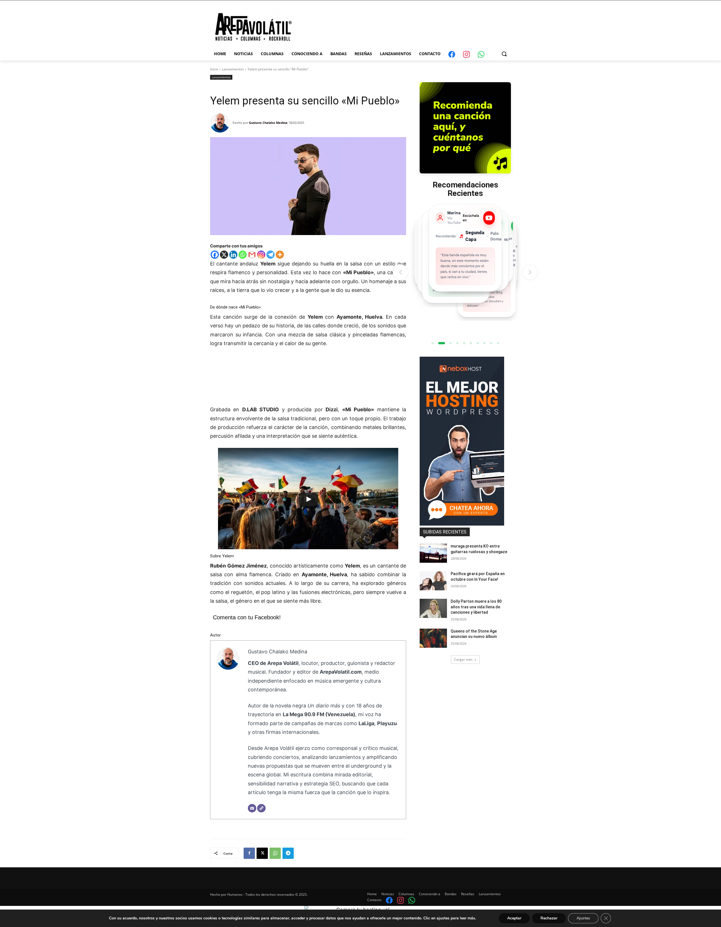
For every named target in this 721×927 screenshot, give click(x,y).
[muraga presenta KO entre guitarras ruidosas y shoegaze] (433, 553)
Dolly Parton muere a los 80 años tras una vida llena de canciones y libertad (476, 607)
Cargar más (463, 659)
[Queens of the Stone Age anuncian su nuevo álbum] (433, 638)
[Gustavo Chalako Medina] (221, 123)
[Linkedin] (233, 255)
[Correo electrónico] (252, 808)
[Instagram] (261, 255)
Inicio (214, 69)
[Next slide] (530, 272)
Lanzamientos (233, 69)
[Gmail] (252, 255)
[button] (504, 54)
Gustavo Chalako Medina (268, 122)
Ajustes (583, 918)
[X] (224, 255)
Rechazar (548, 918)
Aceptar (514, 918)
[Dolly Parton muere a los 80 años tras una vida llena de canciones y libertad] (433, 608)
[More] (280, 255)
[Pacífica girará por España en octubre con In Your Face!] (433, 580)
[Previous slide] (400, 272)
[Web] (261, 808)
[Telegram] (270, 255)
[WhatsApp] (275, 853)
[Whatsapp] (243, 255)
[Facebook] (215, 255)
